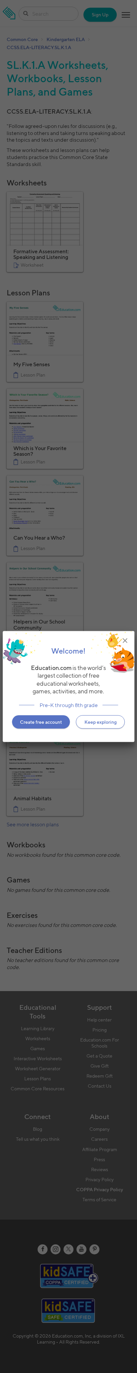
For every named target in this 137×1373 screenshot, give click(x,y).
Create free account (41, 722)
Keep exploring (100, 722)
